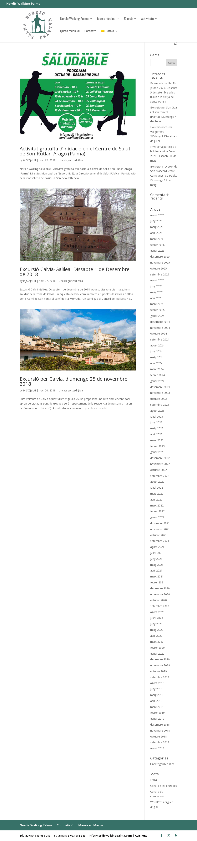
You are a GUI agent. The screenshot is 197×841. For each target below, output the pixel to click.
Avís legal (141, 835)
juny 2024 (156, 351)
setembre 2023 (159, 404)
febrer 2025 (157, 310)
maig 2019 (156, 695)
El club (128, 19)
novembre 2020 (160, 594)
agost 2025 (157, 280)
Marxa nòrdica (106, 19)
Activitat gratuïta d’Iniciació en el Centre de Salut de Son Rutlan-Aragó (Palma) (75, 151)
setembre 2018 (159, 742)
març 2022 (157, 505)
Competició (65, 825)
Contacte (90, 31)
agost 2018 (157, 748)
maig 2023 (156, 428)
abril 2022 (156, 499)
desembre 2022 (160, 458)
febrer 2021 (157, 582)
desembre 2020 (160, 588)
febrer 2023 (157, 446)
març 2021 (157, 576)
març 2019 (157, 707)
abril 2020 (156, 635)
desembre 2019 (160, 659)
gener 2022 (157, 517)
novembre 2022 (160, 464)
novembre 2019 (160, 665)
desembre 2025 (160, 256)
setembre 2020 (159, 606)
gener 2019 (157, 718)
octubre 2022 (158, 470)
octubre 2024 (158, 333)
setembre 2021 (159, 541)
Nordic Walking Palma (23, 3)
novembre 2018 (160, 730)
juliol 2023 (156, 416)
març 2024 (157, 369)
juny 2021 (156, 559)
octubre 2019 (158, 671)
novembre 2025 (160, 262)
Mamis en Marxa (90, 825)
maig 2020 (156, 630)
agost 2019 (157, 683)
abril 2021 (156, 570)
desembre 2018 (160, 724)
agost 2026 (157, 215)
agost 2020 (157, 612)
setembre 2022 (159, 476)
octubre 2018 (158, 736)
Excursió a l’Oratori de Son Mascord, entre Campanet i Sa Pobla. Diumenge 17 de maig (163, 176)
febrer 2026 (157, 245)
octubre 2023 (158, 398)
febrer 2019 (157, 712)
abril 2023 (156, 434)
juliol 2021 (156, 553)
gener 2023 (157, 452)
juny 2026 (156, 221)
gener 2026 (157, 250)
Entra (153, 780)
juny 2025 (156, 286)
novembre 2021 (160, 529)
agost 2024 (157, 345)
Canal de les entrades (163, 786)
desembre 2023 (160, 387)
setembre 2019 (159, 677)
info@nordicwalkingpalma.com (111, 835)
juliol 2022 (156, 487)
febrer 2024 (157, 375)
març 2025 (157, 304)
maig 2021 (156, 565)
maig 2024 (156, 357)
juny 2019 (156, 689)
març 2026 (157, 239)
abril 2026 (156, 233)
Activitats (147, 19)
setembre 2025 (159, 274)
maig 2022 (156, 493)
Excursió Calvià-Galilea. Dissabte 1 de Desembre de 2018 (74, 272)
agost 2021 (157, 547)
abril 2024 (156, 363)
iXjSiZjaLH (29, 160)
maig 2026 (156, 227)
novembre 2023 (160, 393)
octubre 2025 (158, 268)
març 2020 (157, 641)
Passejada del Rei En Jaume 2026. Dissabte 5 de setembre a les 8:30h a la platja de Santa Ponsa (163, 92)
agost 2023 (157, 410)
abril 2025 (156, 298)
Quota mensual (70, 31)
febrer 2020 (157, 647)
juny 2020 (156, 624)
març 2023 (157, 440)
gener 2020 (157, 653)
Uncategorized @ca (71, 160)
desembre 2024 (160, 322)
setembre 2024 (159, 339)
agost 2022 (157, 481)
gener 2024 (157, 381)
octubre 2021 (158, 535)
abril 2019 (156, 701)
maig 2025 (156, 292)
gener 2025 (157, 316)
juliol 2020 (156, 618)
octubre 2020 (158, 600)
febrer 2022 (157, 511)
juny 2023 (156, 422)
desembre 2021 (160, 523)
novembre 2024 (160, 328)
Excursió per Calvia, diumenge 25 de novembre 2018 (73, 381)
